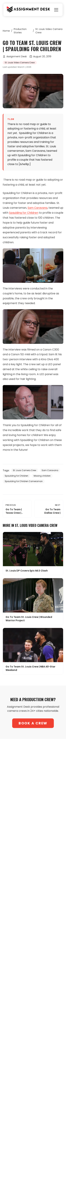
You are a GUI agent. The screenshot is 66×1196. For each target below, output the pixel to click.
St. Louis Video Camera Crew (48, 30)
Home (6, 30)
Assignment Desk (16, 56)
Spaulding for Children (23, 213)
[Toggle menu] (56, 10)
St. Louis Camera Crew (24, 470)
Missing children (42, 475)
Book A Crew (33, 723)
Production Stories (20, 30)
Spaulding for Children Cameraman (24, 481)
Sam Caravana (37, 208)
